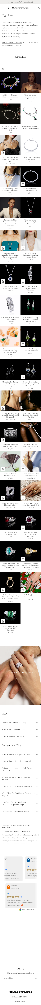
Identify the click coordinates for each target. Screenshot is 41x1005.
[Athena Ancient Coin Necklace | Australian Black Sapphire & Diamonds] (10, 207)
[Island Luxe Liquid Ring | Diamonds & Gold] (10, 490)
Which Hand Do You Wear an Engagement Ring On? (18, 794)
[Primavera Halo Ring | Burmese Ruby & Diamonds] (30, 520)
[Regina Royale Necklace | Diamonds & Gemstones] (30, 114)
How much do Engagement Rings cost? (17, 786)
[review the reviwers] (22, 867)
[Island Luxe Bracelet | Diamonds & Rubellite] (30, 432)
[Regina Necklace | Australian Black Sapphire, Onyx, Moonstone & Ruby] (10, 240)
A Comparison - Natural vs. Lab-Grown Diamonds (17, 769)
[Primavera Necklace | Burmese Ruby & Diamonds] (30, 207)
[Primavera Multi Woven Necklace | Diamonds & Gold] (10, 114)
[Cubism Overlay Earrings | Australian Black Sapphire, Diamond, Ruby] (10, 369)
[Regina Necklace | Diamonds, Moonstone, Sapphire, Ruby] (30, 240)
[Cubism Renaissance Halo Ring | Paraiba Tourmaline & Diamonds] (10, 551)
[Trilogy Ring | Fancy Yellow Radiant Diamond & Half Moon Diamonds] (10, 582)
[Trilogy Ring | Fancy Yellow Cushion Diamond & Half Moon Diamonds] (30, 551)
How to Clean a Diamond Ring (14, 723)
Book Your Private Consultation (12, 42)
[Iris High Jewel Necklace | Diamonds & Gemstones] (10, 82)
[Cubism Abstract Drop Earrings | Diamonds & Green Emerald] (30, 305)
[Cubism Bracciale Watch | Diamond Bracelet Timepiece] (30, 274)
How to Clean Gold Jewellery (13, 729)
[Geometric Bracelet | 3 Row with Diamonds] (10, 432)
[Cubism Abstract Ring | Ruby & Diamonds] (10, 520)
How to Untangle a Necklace (13, 736)
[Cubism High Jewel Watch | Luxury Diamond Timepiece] (10, 305)
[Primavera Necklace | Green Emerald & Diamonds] (30, 82)
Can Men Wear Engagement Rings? (15, 811)
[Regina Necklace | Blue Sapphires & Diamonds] (10, 274)
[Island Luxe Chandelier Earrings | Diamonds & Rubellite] (30, 400)
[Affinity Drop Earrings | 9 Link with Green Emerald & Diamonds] (10, 400)
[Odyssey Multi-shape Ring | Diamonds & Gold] (30, 490)
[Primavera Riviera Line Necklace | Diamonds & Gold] (10, 145)
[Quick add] (3, 153)
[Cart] (38, 8)
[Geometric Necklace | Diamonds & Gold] (30, 176)
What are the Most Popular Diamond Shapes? (16, 778)
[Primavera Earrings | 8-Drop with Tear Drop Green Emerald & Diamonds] (10, 336)
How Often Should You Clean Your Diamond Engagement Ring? (15, 803)
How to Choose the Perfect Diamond (16, 761)
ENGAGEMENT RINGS (19, 997)
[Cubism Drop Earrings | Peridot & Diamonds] (30, 336)
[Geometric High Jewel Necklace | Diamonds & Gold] (10, 176)
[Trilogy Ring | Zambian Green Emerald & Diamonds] (10, 613)
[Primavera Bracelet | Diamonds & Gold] (10, 461)
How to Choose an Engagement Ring (16, 754)
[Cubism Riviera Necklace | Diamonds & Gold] (30, 145)
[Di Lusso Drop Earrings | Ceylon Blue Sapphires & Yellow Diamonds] (30, 369)
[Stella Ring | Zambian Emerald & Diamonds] (30, 582)
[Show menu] (3, 8)
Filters (6, 69)
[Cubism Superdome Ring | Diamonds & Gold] (30, 461)
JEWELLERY (19, 1002)
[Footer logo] (20, 992)
